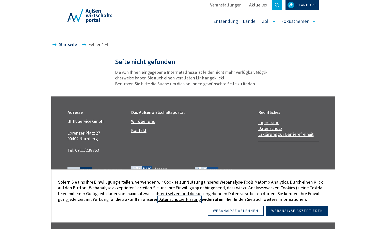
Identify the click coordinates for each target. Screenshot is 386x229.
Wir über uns (143, 121)
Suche (163, 84)
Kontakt (138, 130)
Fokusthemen (295, 21)
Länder (250, 21)
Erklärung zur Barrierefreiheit (286, 134)
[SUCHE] (277, 5)
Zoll (265, 21)
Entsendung (225, 21)
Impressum (268, 122)
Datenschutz (270, 128)
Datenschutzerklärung (179, 199)
